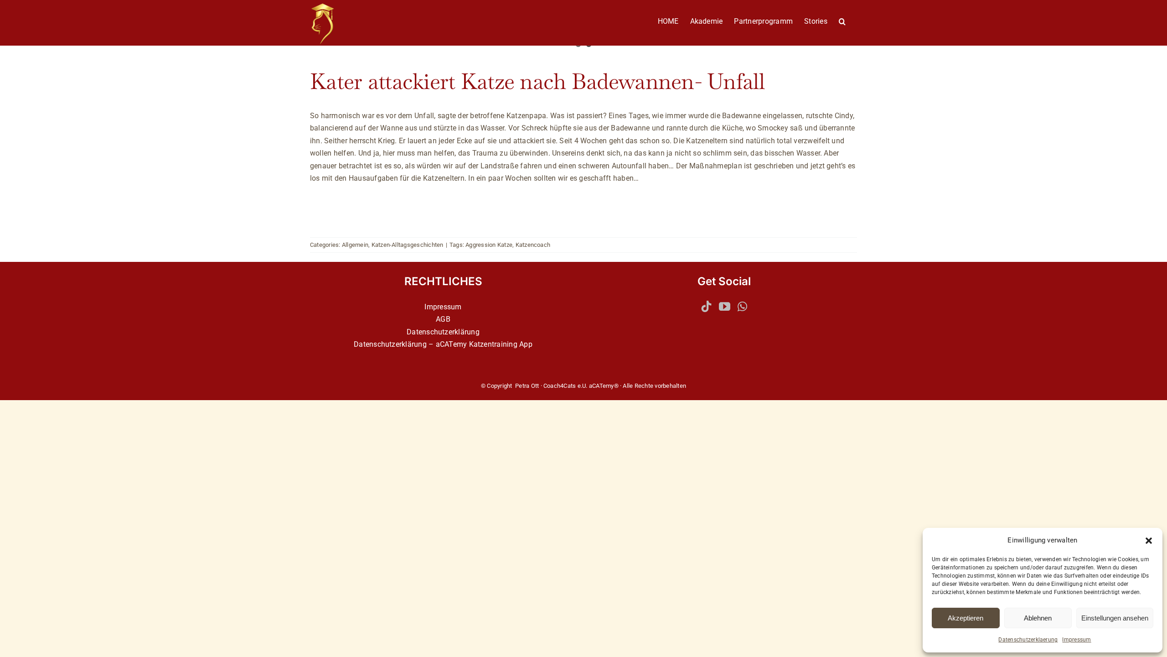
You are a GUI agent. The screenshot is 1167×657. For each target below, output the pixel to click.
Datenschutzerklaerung (1028, 639)
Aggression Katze (488, 244)
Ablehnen (1038, 618)
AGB (443, 319)
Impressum (1076, 639)
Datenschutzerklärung (443, 332)
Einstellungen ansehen (1114, 618)
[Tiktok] (706, 306)
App (525, 344)
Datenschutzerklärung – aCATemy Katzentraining (435, 344)
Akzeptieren (965, 618)
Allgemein (355, 244)
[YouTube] (724, 306)
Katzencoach (533, 244)
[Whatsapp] (742, 306)
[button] (1148, 540)
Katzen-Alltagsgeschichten (408, 244)
